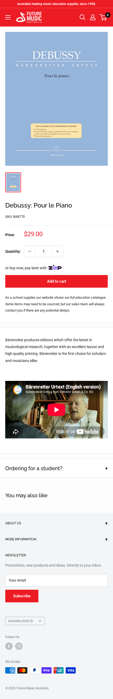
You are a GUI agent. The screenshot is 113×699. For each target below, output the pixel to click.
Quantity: (13, 251)
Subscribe (21, 596)
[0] (103, 17)
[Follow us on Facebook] (9, 646)
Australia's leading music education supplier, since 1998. (56, 4)
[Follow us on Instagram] (19, 646)
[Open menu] (8, 17)
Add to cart (56, 281)
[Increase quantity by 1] (57, 251)
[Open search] (82, 17)
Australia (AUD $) (20, 621)
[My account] (92, 17)
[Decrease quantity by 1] (29, 251)
